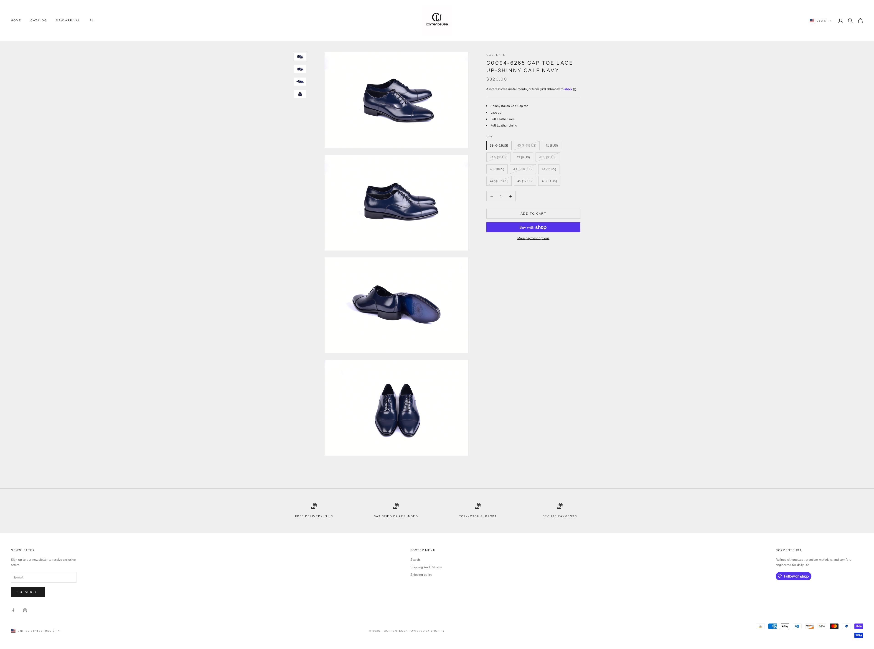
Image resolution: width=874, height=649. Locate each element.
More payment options (533, 238)
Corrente (496, 54)
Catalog (38, 20)
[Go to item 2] (300, 69)
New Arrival (68, 20)
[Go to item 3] (300, 81)
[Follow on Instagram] (25, 610)
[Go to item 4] (300, 94)
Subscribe (28, 592)
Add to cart (533, 214)
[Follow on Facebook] (13, 610)
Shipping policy (421, 575)
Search (415, 560)
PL (92, 20)
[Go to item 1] (300, 56)
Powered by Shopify (427, 630)
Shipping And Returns (426, 567)
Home (16, 20)
